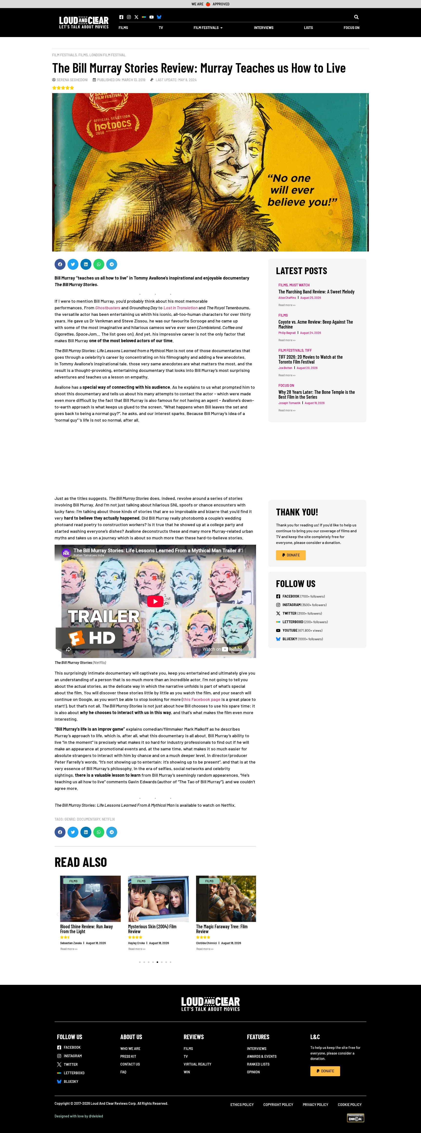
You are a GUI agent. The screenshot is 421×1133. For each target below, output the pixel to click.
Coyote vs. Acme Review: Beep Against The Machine (315, 324)
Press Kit (128, 1056)
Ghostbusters (107, 307)
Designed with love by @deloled (79, 1116)
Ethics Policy (242, 1105)
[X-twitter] (136, 17)
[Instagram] (129, 17)
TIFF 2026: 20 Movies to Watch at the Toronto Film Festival (310, 359)
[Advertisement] (155, 461)
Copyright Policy (278, 1105)
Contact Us (130, 1064)
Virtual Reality (197, 1064)
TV (186, 1056)
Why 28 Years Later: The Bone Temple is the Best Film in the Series (316, 394)
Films (83, 55)
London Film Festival (107, 55)
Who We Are (130, 1048)
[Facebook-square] (121, 17)
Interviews (256, 1048)
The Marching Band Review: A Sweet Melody (316, 291)
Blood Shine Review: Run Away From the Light (83, 928)
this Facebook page (201, 699)
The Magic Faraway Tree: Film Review (218, 928)
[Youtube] (151, 17)
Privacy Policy (315, 1105)
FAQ (123, 1072)
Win (187, 1072)
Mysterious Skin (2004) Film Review (149, 928)
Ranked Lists (258, 1064)
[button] (356, 17)
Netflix (108, 819)
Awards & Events (262, 1056)
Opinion (253, 1072)
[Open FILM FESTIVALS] (221, 27)
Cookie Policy (350, 1105)
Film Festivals (64, 55)
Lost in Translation (180, 307)
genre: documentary (82, 819)
